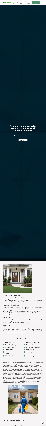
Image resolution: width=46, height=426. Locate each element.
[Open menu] (42, 2)
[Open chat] (43, 423)
